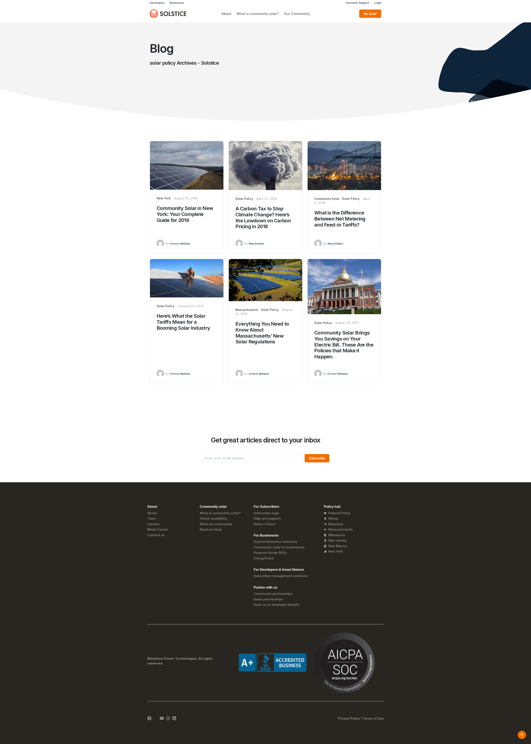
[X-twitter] (155, 718)
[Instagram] (168, 718)
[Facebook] (149, 718)
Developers (157, 2)
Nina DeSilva (256, 243)
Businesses (177, 2)
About (226, 14)
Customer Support (357, 2)
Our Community (297, 14)
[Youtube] (162, 718)
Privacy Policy (349, 718)
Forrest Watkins (180, 243)
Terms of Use (373, 718)
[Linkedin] (174, 718)
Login (377, 2)
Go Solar (370, 14)
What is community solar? (257, 14)
